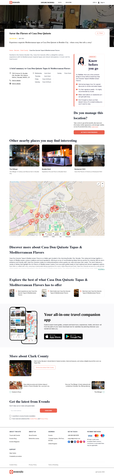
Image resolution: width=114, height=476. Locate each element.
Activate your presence (89, 132)
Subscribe (48, 410)
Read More (101, 269)
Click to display (16, 80)
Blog (60, 2)
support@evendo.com (74, 438)
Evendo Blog (13, 438)
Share (101, 33)
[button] (57, 208)
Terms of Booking (53, 464)
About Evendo (33, 435)
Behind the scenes (34, 438)
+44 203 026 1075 (73, 435)
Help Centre (12, 453)
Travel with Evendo (14, 435)
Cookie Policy (33, 418)
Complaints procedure (15, 456)
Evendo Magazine (14, 441)
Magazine (69, 2)
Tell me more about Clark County (45, 367)
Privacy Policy (44, 418)
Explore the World (47, 2)
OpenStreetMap (15, 182)
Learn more (94, 127)
